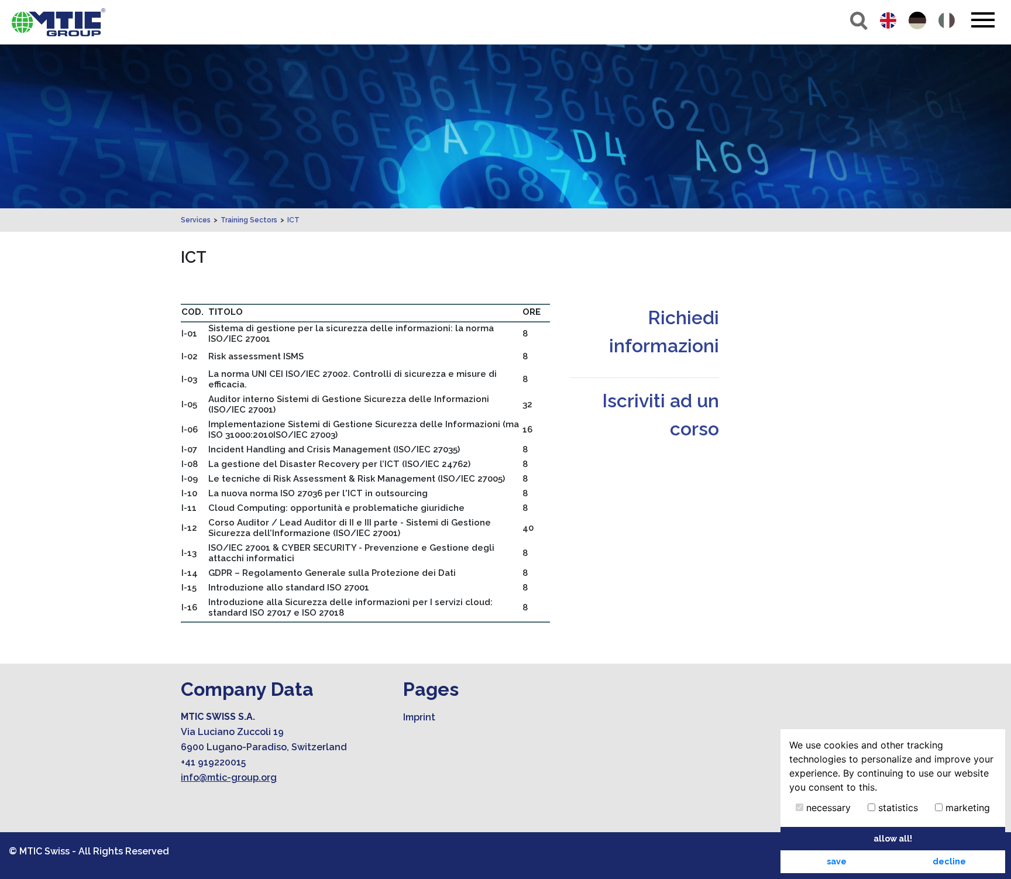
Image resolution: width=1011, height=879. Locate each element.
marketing (966, 807)
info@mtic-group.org (229, 777)
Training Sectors (249, 220)
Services (196, 220)
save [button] (837, 861)
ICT (293, 220)
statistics (896, 807)
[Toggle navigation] (982, 20)
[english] (888, 20)
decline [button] (949, 861)
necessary (827, 807)
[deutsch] (917, 20)
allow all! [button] (893, 838)
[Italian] (946, 20)
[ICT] (58, 22)
